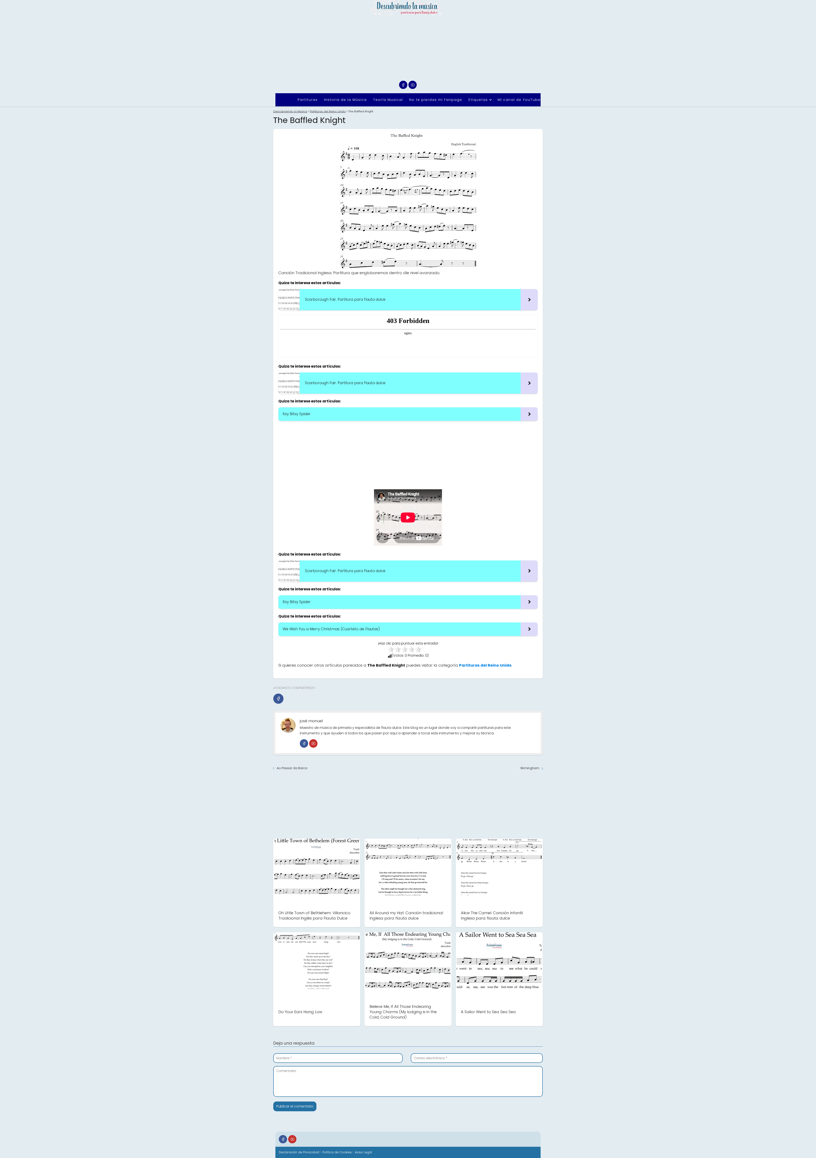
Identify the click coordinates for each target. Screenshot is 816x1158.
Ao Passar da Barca (292, 768)
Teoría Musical (388, 99)
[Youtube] (412, 85)
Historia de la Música (345, 99)
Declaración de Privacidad (299, 1152)
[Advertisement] (408, 49)
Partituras (308, 99)
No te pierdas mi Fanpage (435, 99)
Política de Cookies (337, 1152)
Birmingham (530, 768)
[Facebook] (403, 85)
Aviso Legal (363, 1152)
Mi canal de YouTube (519, 99)
